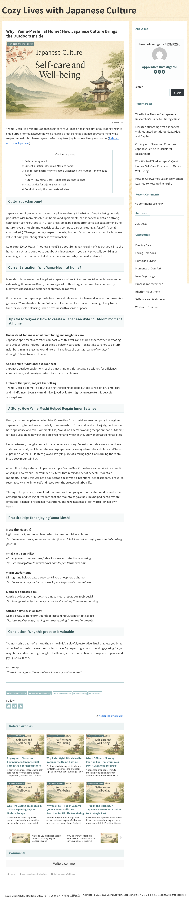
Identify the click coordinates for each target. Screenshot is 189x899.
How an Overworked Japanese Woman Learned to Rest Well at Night (159, 181)
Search (139, 87)
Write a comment (65, 863)
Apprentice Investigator (159, 67)
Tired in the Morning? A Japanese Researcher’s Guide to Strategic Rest (157, 116)
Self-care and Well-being (41, 693)
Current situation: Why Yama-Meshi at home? (49, 166)
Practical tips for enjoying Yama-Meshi (46, 184)
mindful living (81, 693)
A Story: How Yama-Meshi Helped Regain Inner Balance (55, 179)
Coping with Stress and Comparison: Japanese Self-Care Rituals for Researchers (157, 148)
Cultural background (36, 161)
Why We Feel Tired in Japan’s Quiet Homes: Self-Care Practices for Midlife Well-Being (158, 166)
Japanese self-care (63, 693)
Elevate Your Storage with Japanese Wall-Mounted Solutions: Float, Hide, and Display (158, 131)
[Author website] (8, 706)
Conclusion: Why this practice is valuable (47, 189)
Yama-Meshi (96, 693)
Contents (61, 154)
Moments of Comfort (17, 693)
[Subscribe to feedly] (14, 706)
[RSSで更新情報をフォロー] (20, 706)
